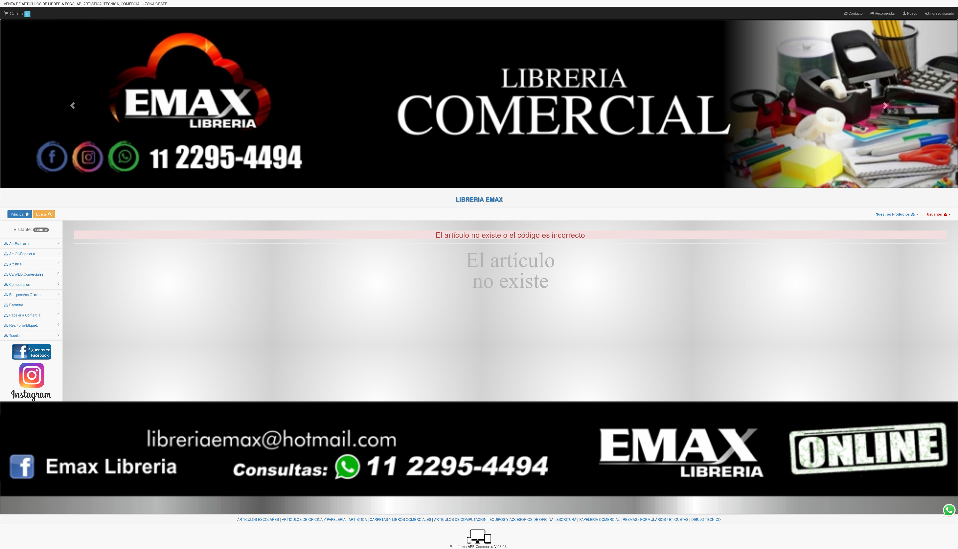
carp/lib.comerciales (25, 274)
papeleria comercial (24, 315)
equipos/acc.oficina (24, 294)
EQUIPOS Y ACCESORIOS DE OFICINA (521, 519)
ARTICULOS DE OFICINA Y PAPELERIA (314, 519)
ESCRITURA (566, 519)
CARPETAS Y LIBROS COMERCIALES (400, 519)
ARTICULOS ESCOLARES (258, 519)
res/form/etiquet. (23, 325)
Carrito (18, 13)
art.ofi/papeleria (21, 253)
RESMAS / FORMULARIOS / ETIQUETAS (655, 519)
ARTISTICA (358, 519)
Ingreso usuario (941, 13)
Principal (18, 214)
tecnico (14, 335)
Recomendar (884, 13)
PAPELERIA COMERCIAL (599, 519)
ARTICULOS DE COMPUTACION (460, 519)
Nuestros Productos (893, 214)
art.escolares (19, 243)
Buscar (42, 214)
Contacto (855, 13)
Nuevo (911, 13)
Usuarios (935, 214)
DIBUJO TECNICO (706, 519)
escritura (15, 304)
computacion (19, 284)
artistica (15, 263)
